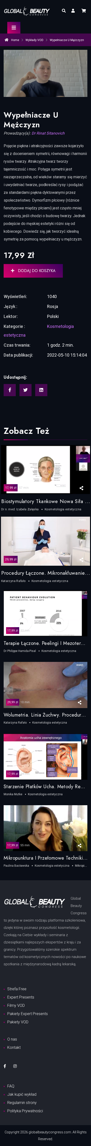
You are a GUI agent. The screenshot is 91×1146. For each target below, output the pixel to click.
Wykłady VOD (34, 40)
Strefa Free (16, 989)
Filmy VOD (16, 1005)
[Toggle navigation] (13, 28)
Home (14, 40)
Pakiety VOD (17, 1022)
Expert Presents (20, 997)
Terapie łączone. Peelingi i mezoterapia (47, 643)
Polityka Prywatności (25, 1111)
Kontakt (14, 1047)
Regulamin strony (22, 1102)
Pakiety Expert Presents (27, 1013)
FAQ (10, 1086)
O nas (12, 1039)
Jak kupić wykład (21, 1094)
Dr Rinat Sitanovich (48, 133)
